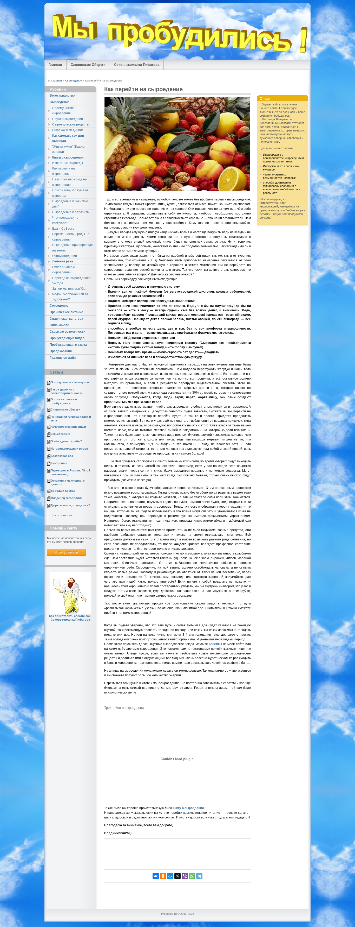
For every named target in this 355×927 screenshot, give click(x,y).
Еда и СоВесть (63, 228)
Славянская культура (66, 318)
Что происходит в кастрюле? (65, 220)
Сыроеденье (73, 80)
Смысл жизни (60, 434)
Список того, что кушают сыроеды (70, 192)
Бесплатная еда (62, 455)
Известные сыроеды (67, 163)
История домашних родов (69, 448)
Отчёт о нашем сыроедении (63, 269)
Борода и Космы (63, 490)
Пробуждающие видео (67, 338)
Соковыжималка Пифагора (136, 65)
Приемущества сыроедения (63, 110)
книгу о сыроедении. (189, 808)
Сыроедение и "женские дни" (70, 203)
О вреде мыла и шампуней (70, 382)
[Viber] (185, 876)
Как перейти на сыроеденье (63, 171)
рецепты (215, 644)
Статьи (56, 372)
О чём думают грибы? (66, 441)
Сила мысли (59, 325)
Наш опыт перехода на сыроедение (69, 182)
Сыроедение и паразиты (70, 212)
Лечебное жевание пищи (68, 426)
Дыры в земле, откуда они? (70, 505)
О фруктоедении (64, 256)
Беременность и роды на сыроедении (70, 236)
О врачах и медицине (68, 130)
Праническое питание (66, 312)
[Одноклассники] (163, 876)
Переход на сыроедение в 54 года (71, 280)
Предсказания (61, 351)
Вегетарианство (62, 95)
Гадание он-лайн (63, 358)
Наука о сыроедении (67, 119)
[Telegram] (199, 876)
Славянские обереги (65, 409)
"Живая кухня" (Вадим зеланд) (68, 149)
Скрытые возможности (67, 331)
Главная (55, 65)
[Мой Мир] (170, 876)
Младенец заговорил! (66, 498)
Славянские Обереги (88, 65)
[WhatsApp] (192, 876)
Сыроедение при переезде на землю (72, 247)
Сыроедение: (60, 102)
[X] (177, 876)
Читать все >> (62, 515)
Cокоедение (59, 305)
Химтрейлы (59, 463)
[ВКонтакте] (156, 876)
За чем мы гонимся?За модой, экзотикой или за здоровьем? (70, 294)
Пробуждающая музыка (68, 344)
